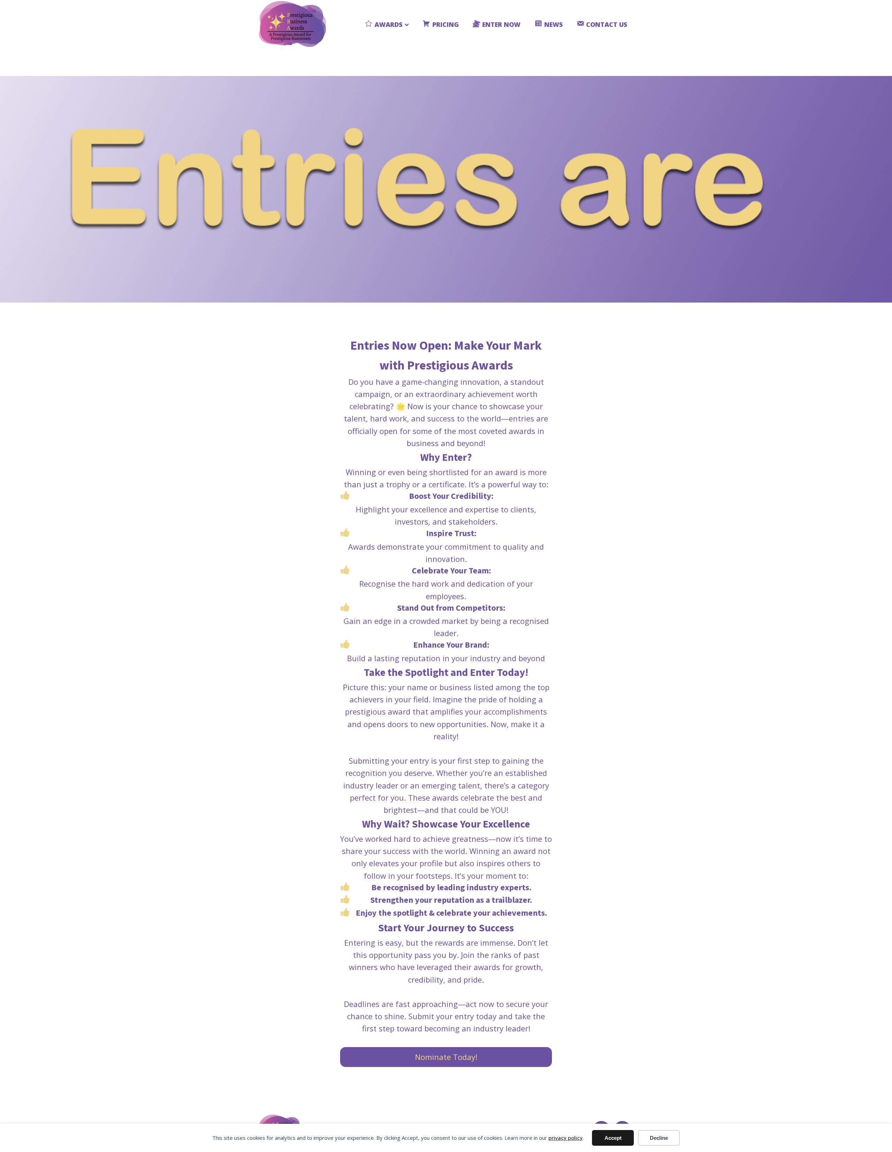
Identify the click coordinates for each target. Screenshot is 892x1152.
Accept (613, 1138)
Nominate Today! (446, 1057)
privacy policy (565, 1137)
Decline (659, 1138)
